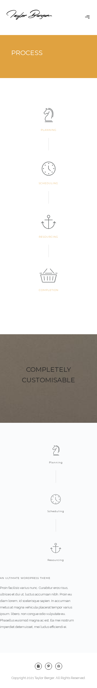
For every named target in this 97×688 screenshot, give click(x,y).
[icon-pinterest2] (49, 666)
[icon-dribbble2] (58, 666)
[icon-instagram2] (39, 666)
